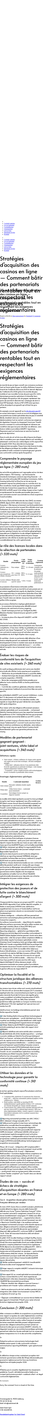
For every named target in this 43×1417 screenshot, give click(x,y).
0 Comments (36, 316)
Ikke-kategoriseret (18, 316)
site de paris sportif (33, 411)
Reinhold (29, 316)
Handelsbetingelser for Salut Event (12, 1414)
